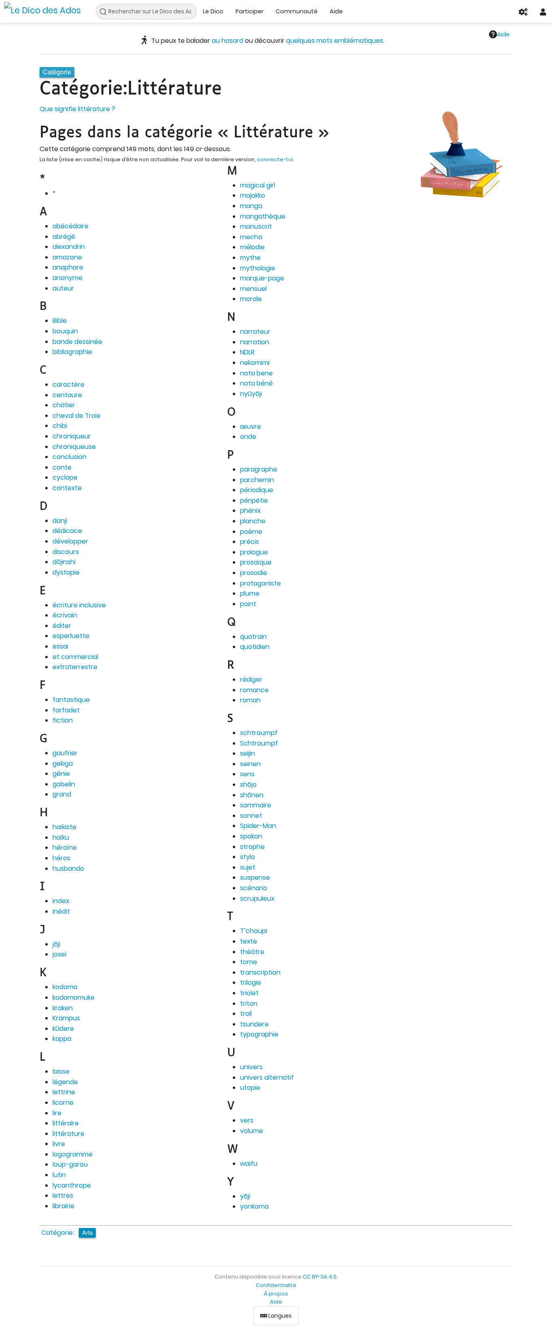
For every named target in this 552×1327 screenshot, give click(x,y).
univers (251, 1067)
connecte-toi (275, 159)
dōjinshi (64, 562)
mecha (251, 237)
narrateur (255, 331)
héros (61, 858)
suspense (255, 877)
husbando (68, 868)
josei (59, 954)
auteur (63, 288)
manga (251, 206)
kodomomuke (74, 997)
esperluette (71, 635)
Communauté (297, 11)
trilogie (250, 982)
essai (60, 646)
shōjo (248, 784)
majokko (252, 195)
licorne (63, 1102)
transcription (260, 972)
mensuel (253, 288)
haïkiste (64, 827)
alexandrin (69, 246)
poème (251, 531)
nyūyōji (251, 393)
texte (248, 941)
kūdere (63, 1028)
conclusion (69, 456)
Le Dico (213, 11)
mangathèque (262, 216)
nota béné (256, 383)
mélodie (252, 247)
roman (250, 700)
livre (59, 1143)
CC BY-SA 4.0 (320, 1277)
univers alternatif (267, 1077)
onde (248, 436)
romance (254, 690)
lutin (59, 1175)
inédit (61, 911)
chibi (60, 425)
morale (251, 298)
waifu (248, 1163)
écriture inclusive (79, 605)
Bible (60, 320)
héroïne (65, 847)
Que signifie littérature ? (77, 109)
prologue (254, 552)
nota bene (256, 373)
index (61, 901)
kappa (62, 1038)
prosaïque (256, 562)
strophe (252, 846)
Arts (87, 1232)
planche (252, 521)
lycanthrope (72, 1185)
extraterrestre (75, 667)
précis (249, 541)
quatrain (253, 636)
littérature (68, 1133)
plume (249, 593)
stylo (247, 856)
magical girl (257, 185)
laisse (61, 1071)
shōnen (251, 795)
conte (62, 467)
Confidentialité (276, 1285)
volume (251, 1130)
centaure (67, 395)
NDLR (247, 352)
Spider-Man (258, 825)
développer (70, 541)
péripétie (254, 500)
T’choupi (253, 930)
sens (247, 774)
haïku (61, 837)
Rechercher (105, 12)
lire (57, 1113)
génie (61, 773)
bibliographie (72, 351)
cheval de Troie (77, 415)
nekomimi (255, 362)
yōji (245, 1196)
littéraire (66, 1123)
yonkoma (254, 1206)
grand (62, 794)
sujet (247, 867)
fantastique (71, 699)
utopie (250, 1087)
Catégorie (57, 1232)
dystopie (66, 572)
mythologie (257, 268)
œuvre (250, 426)
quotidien (255, 646)
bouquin (65, 331)
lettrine (64, 1092)
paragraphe (258, 469)
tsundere (254, 1024)
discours (66, 551)
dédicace (67, 530)
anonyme (67, 277)
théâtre (252, 951)
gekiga (63, 763)
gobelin (64, 784)
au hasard (227, 40)
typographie (259, 1034)
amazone (67, 257)
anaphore (68, 267)
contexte (67, 488)
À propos (276, 1294)
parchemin (257, 479)
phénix (250, 510)
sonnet (251, 815)
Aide (336, 11)
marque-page (262, 278)
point (248, 604)
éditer (62, 625)
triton (248, 1003)
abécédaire (70, 226)
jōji (56, 944)
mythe (250, 257)
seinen (250, 764)
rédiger (251, 679)
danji (60, 520)
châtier (64, 405)
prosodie (253, 572)
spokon (251, 836)
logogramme (73, 1154)
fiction (63, 720)
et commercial (75, 656)
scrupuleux (257, 898)
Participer (249, 11)
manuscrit (256, 226)
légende (65, 1082)
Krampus (66, 1018)
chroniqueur (72, 436)
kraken (63, 1008)
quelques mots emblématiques (334, 40)
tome (248, 962)
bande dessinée (77, 341)
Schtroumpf (259, 743)
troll (246, 1013)
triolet (249, 993)
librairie (63, 1206)
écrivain (65, 615)
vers (246, 1120)
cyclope (65, 477)
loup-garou (70, 1164)
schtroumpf (259, 732)
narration (254, 342)
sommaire (255, 805)
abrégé (64, 236)
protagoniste (260, 583)
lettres (63, 1195)
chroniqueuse (74, 446)
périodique (256, 490)
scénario (253, 888)
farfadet (66, 710)
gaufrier (65, 753)
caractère (68, 384)
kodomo (65, 987)
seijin (247, 753)
